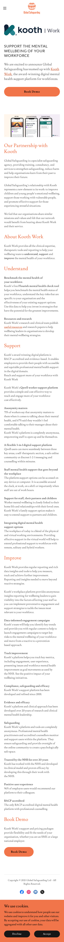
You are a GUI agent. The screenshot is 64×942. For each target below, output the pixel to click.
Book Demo (32, 91)
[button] (6, 8)
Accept (47, 933)
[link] (32, 8)
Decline (17, 933)
